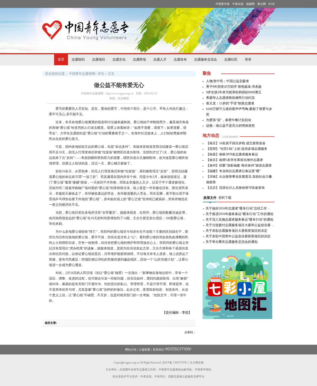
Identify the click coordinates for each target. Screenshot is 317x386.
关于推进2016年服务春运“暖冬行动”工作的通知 (239, 214)
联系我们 (158, 349)
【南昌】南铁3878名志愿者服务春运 (232, 154)
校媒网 (250, 4)
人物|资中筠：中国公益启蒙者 (227, 81)
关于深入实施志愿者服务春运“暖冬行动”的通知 (239, 219)
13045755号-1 (181, 362)
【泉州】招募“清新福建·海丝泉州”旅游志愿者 (239, 165)
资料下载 (224, 197)
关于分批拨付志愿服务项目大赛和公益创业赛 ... (240, 225)
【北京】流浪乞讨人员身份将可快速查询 (235, 188)
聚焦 (207, 73)
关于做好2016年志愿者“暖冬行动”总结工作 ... (238, 208)
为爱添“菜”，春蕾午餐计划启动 (228, 120)
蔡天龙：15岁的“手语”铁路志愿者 (230, 103)
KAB (271, 4)
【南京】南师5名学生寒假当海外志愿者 (234, 160)
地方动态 (211, 135)
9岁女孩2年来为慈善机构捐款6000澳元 (233, 92)
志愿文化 (119, 59)
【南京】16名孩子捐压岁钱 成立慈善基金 (235, 143)
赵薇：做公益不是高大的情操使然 (230, 125)
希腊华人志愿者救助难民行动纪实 (230, 98)
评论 (101, 73)
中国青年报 (223, 4)
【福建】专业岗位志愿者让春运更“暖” (233, 171)
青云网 (261, 4)
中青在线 (237, 4)
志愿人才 (159, 59)
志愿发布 (180, 59)
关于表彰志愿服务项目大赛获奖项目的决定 (236, 230)
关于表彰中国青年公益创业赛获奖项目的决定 (238, 236)
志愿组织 (78, 59)
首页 (61, 59)
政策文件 (210, 197)
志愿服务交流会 (205, 59)
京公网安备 (197, 362)
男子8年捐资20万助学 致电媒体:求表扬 (234, 86)
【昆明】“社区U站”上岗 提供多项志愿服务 (236, 149)
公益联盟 (144, 349)
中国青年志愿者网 (82, 73)
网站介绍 (130, 349)
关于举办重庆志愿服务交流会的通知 (232, 242)
